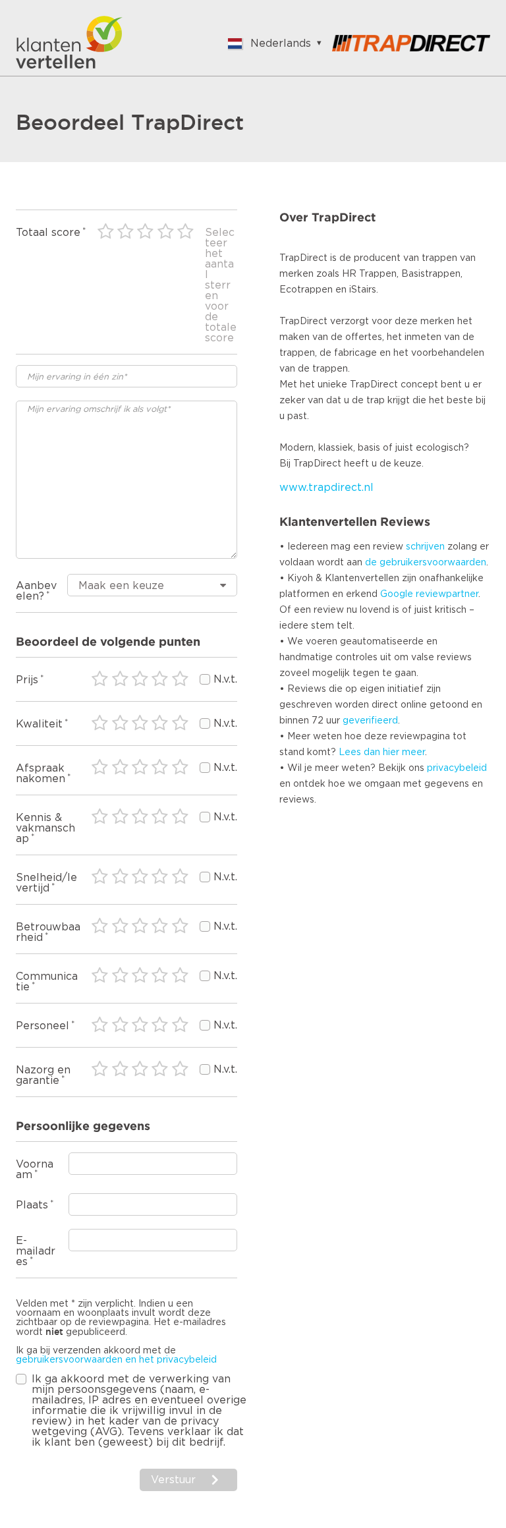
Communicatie (47, 981)
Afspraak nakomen (40, 773)
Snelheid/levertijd (46, 882)
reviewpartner (447, 594)
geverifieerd (370, 720)
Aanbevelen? (36, 591)
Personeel (42, 1026)
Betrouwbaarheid (48, 932)
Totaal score (48, 232)
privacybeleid (457, 768)
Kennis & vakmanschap (45, 828)
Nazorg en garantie (43, 1075)
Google (396, 594)
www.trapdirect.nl (326, 487)
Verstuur (173, 1480)
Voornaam (34, 1169)
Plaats (32, 1205)
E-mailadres (35, 1251)
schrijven (425, 547)
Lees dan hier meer (382, 752)
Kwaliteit (39, 724)
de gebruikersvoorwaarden (425, 562)
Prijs (27, 680)
